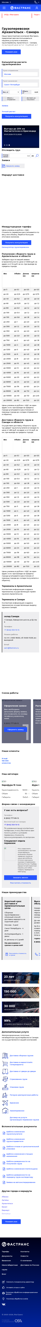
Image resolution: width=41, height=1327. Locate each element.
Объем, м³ (25, 92)
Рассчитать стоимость (20, 883)
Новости (24, 1256)
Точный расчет (8, 111)
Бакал (4, 1207)
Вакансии (6, 1260)
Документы (7, 1256)
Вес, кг (5, 92)
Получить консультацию (16, 116)
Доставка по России (29, 1265)
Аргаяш (5, 1200)
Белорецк (6, 1214)
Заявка (5, 106)
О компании (26, 1260)
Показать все (11, 52)
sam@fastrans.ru (11, 648)
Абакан (5, 1197)
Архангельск (7, 1203)
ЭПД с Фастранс (11, 15)
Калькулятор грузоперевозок (15, 247)
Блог (4, 1274)
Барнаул (5, 1210)
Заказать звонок (20, 877)
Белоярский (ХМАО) (11, 1217)
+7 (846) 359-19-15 (11, 630)
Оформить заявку (16, 729)
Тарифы (5, 1251)
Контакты (24, 1251)
